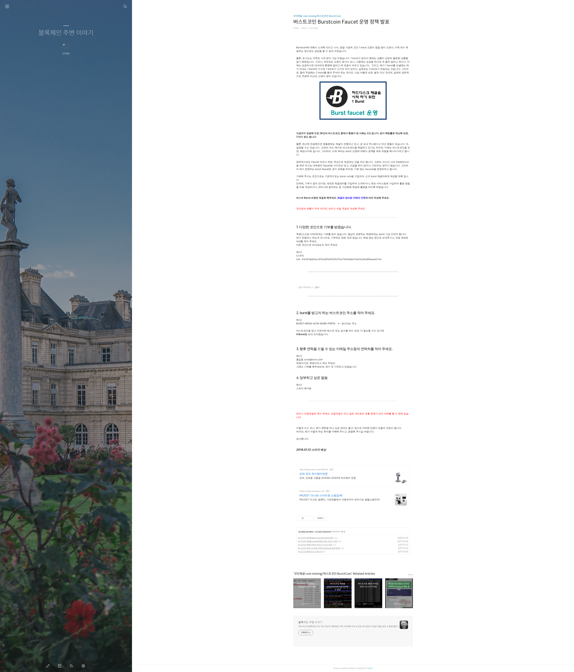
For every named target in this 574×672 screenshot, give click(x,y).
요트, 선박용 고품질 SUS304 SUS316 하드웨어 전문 (327, 477)
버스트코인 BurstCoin (323, 531)
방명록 (60, 666)
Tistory (370, 668)
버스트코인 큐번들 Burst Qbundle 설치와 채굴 (315, 538)
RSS (72, 666)
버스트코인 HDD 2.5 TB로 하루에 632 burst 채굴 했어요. (319, 548)
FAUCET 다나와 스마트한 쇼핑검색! (320, 495)
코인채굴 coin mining (305, 531)
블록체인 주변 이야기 (66, 33)
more (410, 574)
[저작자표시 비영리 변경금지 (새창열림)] (330, 518)
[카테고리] (7, 6)
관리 (83, 666)
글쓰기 (48, 666)
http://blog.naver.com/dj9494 (313, 469)
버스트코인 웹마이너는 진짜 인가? (310, 551)
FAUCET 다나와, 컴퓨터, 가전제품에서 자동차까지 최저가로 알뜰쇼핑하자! (339, 499)
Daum (352, 668)
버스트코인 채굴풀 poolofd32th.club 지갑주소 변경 (318, 541)
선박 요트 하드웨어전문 (313, 473)
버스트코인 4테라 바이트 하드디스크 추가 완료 (315, 545)
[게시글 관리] (310, 518)
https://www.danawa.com (312, 491)
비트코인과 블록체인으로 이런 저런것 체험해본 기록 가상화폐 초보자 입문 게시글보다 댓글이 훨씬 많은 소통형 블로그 (348, 626)
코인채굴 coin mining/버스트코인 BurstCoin (317, 16)
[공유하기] (306, 518)
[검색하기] (125, 6)
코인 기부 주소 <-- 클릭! (309, 287)
